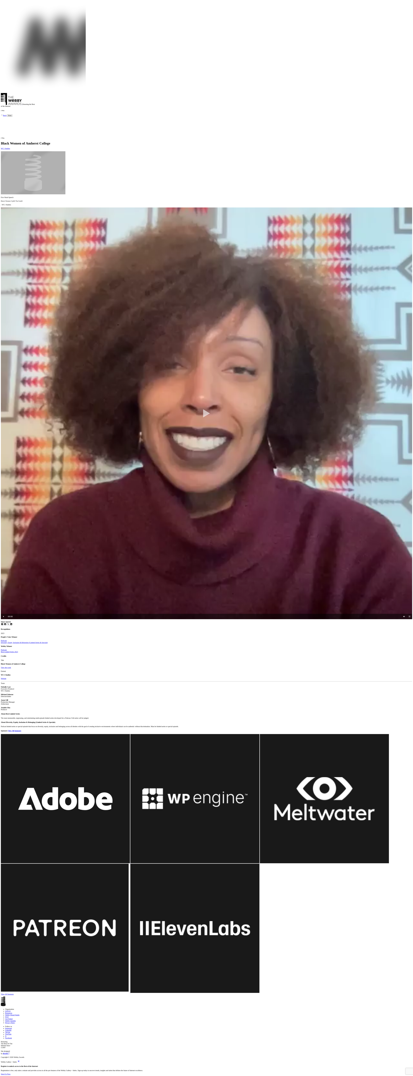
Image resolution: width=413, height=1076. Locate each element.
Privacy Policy (10, 1023)
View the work (6, 667)
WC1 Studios (5, 148)
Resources (8, 1013)
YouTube (8, 1034)
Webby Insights (10, 1021)
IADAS (8, 1011)
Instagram (8, 1028)
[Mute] (404, 616)
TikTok (7, 1032)
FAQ (7, 1017)
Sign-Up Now (6, 1074)
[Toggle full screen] (409, 616)
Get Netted (9, 1019)
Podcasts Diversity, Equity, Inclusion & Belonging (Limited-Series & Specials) (24, 642)
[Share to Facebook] (5, 625)
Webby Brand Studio (12, 1015)
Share (10, 115)
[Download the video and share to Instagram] (2, 625)
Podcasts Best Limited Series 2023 (9, 651)
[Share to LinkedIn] (11, 625)
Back (5, 115)
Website (3, 678)
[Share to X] (8, 625)
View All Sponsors (14, 731)
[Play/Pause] (3, 616)
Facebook (8, 1038)
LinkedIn (8, 1030)
